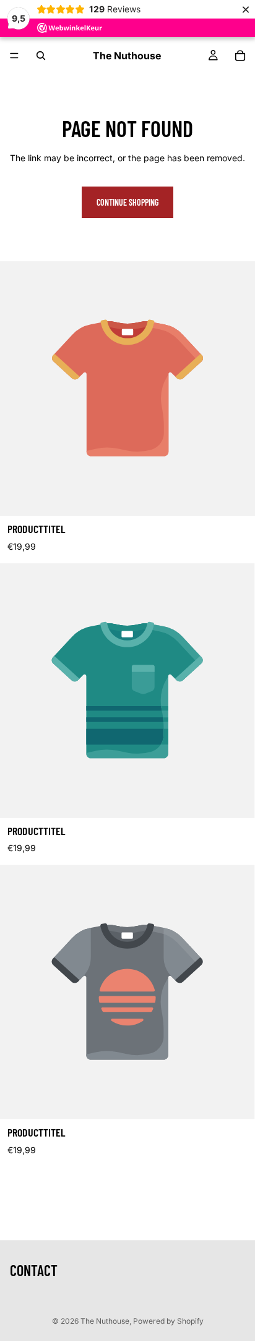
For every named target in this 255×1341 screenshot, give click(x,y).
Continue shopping (127, 202)
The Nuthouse (104, 1321)
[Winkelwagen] (240, 55)
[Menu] (14, 55)
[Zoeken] (40, 55)
